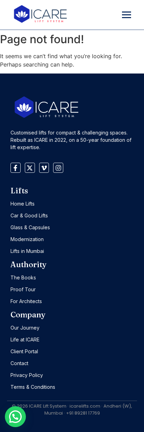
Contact (19, 363)
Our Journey (24, 328)
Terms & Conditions (32, 387)
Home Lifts (22, 204)
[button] (15, 416)
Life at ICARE (24, 339)
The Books (23, 277)
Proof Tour (23, 289)
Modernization (27, 239)
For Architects (26, 301)
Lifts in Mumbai (27, 251)
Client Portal (24, 351)
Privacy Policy (26, 375)
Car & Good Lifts (29, 215)
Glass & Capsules (30, 227)
